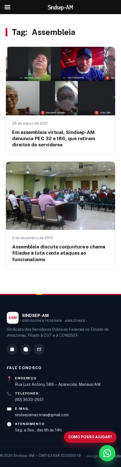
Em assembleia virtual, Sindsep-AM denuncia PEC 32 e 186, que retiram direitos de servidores (53, 138)
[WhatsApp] (25, 349)
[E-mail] (39, 349)
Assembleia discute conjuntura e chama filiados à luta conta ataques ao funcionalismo (58, 253)
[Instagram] (12, 349)
